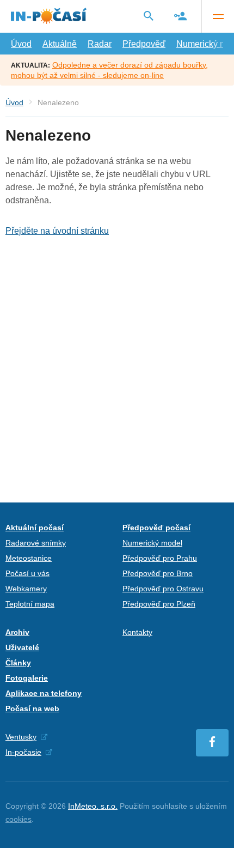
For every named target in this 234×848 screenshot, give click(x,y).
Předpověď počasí (156, 527)
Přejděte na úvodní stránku (57, 230)
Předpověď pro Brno (157, 573)
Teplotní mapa (29, 603)
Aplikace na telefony (43, 693)
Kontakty (137, 632)
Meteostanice (28, 558)
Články (18, 662)
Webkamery (26, 588)
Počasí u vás (27, 573)
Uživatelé (22, 647)
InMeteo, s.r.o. (93, 806)
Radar (100, 44)
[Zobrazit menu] (217, 16)
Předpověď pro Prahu (159, 558)
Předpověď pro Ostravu (163, 588)
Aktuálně (59, 44)
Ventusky (20, 736)
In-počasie (23, 752)
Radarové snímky (35, 542)
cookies (18, 819)
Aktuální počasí (34, 527)
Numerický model (152, 542)
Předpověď (143, 44)
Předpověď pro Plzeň (158, 603)
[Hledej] (148, 15)
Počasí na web (32, 708)
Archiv (17, 632)
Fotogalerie (26, 678)
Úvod (21, 44)
